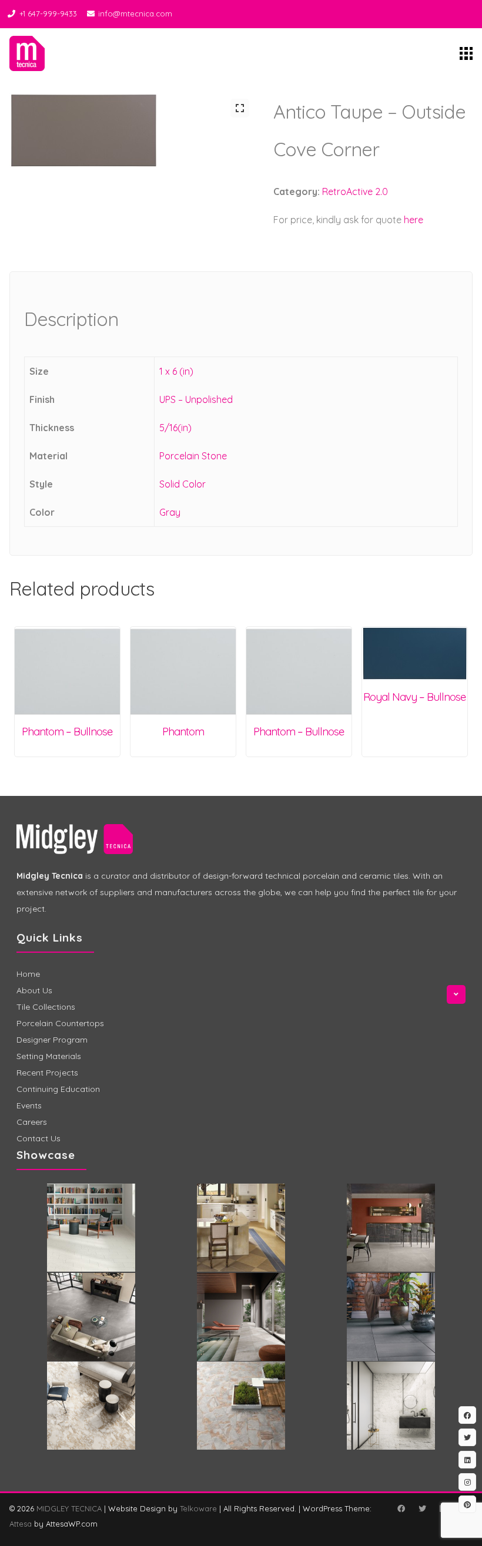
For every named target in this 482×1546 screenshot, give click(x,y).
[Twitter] (422, 1508)
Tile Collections (45, 1006)
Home (28, 974)
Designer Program (52, 1039)
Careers (31, 1122)
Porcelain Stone (193, 456)
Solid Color (182, 484)
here (413, 220)
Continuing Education (58, 1089)
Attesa (20, 1523)
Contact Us (38, 1138)
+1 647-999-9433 (48, 13)
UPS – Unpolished (196, 399)
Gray (169, 512)
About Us (34, 990)
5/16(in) (175, 427)
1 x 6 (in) (176, 371)
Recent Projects (47, 1072)
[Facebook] (401, 1508)
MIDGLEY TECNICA (69, 1508)
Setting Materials (48, 1056)
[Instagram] (467, 1482)
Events (29, 1105)
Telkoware (198, 1508)
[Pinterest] (467, 1504)
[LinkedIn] (467, 1459)
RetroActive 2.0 (355, 191)
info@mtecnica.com (135, 13)
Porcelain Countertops (60, 1023)
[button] (239, 108)
